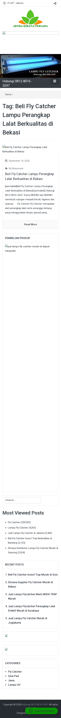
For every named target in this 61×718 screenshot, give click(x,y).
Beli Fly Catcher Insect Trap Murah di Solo (33, 574)
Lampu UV (14, 684)
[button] (41, 711)
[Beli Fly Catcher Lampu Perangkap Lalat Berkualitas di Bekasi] (30, 149)
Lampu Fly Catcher (18, 527)
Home (8, 94)
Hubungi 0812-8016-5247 (35, 704)
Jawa (11, 680)
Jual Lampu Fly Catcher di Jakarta (26, 533)
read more (30, 224)
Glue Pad (13, 676)
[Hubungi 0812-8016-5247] (30, 65)
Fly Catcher (14, 522)
